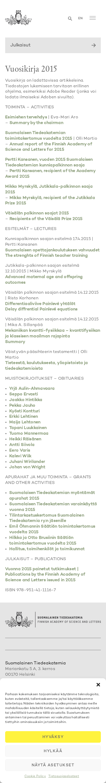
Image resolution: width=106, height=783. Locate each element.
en (80, 18)
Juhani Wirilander (27, 462)
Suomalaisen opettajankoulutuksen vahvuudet (52, 250)
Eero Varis (19, 450)
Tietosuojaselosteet (63, 776)
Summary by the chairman (36, 123)
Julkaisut (20, 45)
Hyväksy (53, 737)
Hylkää (53, 751)
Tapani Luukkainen (28, 428)
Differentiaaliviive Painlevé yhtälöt (40, 304)
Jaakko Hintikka (25, 400)
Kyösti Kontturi (24, 411)
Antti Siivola (21, 445)
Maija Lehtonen (24, 422)
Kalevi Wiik (20, 456)
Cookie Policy (35, 776)
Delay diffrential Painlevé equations (41, 309)
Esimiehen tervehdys (26, 117)
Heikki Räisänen (25, 439)
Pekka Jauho (22, 406)
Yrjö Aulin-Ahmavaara (32, 389)
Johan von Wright (27, 467)
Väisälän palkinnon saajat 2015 (37, 213)
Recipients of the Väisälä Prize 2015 (46, 219)
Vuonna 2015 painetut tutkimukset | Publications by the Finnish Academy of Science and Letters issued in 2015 (45, 575)
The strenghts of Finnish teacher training (46, 256)
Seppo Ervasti (23, 394)
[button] (98, 684)
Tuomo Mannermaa (29, 434)
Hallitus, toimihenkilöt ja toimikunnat (47, 549)
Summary (15, 342)
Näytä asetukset (53, 765)
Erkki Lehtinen (23, 417)
